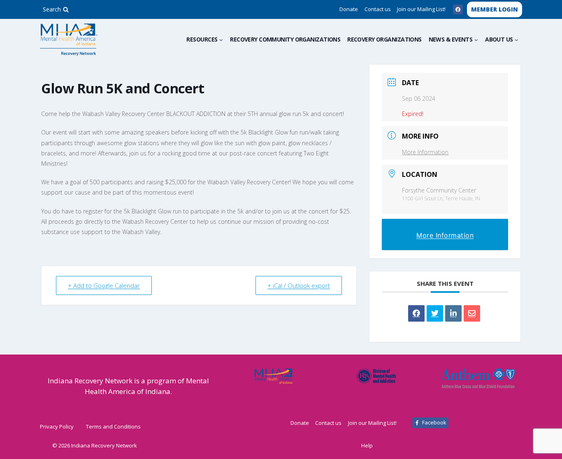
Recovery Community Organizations (285, 39)
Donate (348, 9)
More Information (425, 152)
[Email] (472, 313)
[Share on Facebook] (416, 313)
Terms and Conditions (113, 426)
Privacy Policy (57, 426)
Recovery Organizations (384, 39)
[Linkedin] (453, 313)
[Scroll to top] (542, 443)
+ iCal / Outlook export (298, 285)
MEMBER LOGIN (494, 9)
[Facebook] (458, 9)
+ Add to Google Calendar (104, 285)
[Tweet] (435, 313)
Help (367, 445)
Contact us (378, 9)
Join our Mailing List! (421, 9)
